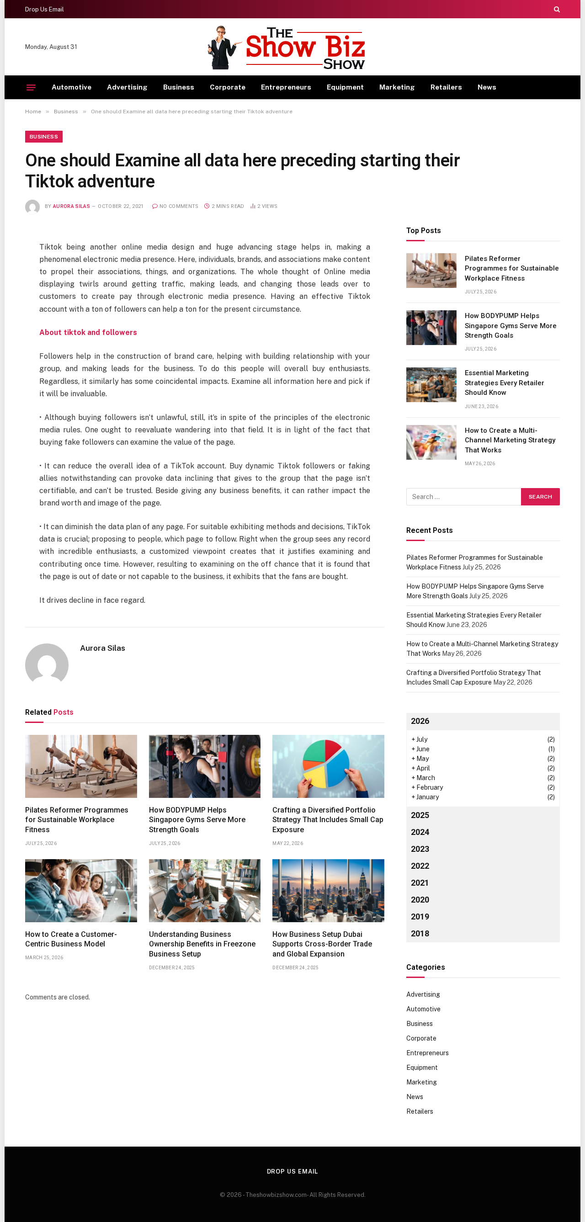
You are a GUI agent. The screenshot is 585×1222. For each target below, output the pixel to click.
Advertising (127, 87)
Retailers (446, 87)
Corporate (227, 87)
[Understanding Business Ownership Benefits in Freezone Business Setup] (205, 890)
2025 (420, 815)
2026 (420, 721)
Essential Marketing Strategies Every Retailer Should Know (504, 383)
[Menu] (31, 87)
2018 (420, 933)
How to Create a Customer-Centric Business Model (71, 939)
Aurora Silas (71, 206)
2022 (420, 866)
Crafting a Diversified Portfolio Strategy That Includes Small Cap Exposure (327, 820)
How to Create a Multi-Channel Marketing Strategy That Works (510, 440)
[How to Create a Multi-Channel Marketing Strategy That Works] (431, 442)
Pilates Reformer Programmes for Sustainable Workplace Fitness (76, 820)
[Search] (556, 9)
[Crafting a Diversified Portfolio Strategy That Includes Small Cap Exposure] (328, 766)
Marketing (397, 87)
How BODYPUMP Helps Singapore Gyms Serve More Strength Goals (197, 820)
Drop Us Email (44, 9)
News (487, 87)
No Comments (179, 206)
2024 (420, 832)
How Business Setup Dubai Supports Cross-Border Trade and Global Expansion (322, 944)
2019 (420, 916)
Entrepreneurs (286, 87)
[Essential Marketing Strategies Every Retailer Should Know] (431, 384)
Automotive (71, 87)
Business (178, 87)
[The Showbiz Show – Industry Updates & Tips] (292, 47)
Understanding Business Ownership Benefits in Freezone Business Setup (202, 944)
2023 (420, 849)
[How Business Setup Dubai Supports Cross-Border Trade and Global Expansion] (328, 890)
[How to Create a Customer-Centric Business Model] (81, 890)
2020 (420, 899)
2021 (420, 882)
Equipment (345, 87)
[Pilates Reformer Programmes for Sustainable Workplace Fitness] (81, 766)
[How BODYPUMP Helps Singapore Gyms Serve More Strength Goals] (205, 766)
